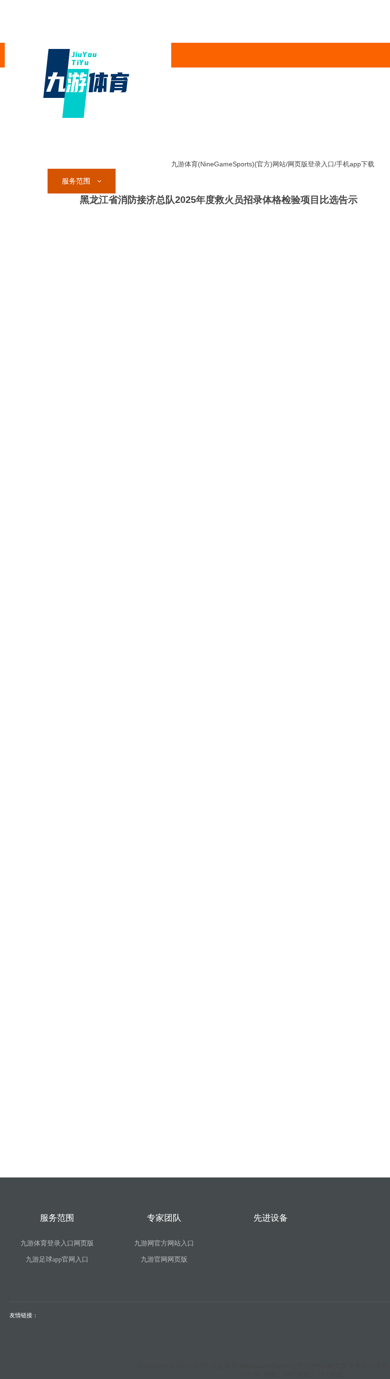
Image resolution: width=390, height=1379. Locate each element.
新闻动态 (270, 181)
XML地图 (296, 1374)
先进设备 (212, 181)
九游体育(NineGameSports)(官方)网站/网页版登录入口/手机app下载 (272, 164)
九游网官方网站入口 (164, 1243)
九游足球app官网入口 (57, 1259)
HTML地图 (260, 1374)
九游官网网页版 (164, 1259)
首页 (26, 181)
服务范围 (77, 181)
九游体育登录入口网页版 (57, 1243)
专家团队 (145, 181)
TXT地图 (330, 1374)
